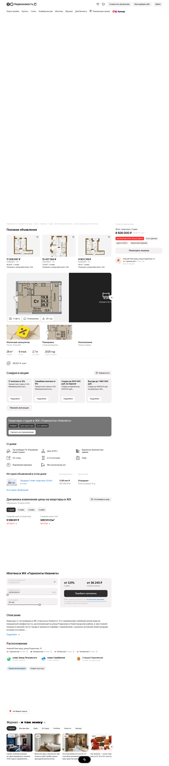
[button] (103, 4)
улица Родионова (31, 648)
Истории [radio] (45, 728)
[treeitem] (13, 11)
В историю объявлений (17, 490)
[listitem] (23, 451)
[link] (158, 4)
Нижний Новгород (15, 648)
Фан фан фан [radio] (24, 728)
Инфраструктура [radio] (37, 668)
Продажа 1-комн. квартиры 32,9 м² (36, 480)
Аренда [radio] (78, 728)
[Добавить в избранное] (37, 237)
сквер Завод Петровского (24, 658)
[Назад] (6, 332)
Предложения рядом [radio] (17, 668)
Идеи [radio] (35, 728)
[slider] (32, 595)
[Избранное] (98, 4)
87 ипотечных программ (95, 599)
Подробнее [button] (12, 634)
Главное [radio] (11, 728)
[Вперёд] (111, 297)
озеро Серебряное (56, 658)
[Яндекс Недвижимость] (22, 4)
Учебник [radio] (56, 728)
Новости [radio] (67, 728)
